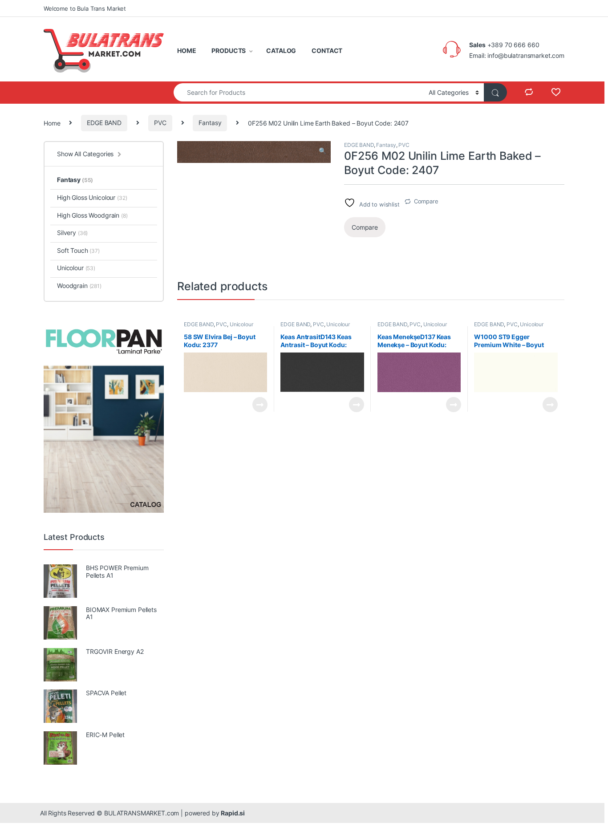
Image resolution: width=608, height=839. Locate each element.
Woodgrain (79, 285)
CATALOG (281, 50)
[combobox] (299, 92)
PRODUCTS (228, 50)
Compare (426, 201)
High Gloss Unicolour (92, 197)
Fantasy (210, 122)
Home (52, 122)
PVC (160, 122)
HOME (186, 50)
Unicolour (241, 324)
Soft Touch (78, 250)
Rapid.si (233, 813)
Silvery (72, 232)
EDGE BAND (104, 122)
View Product (256, 404)
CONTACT (327, 50)
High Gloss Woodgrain (92, 215)
